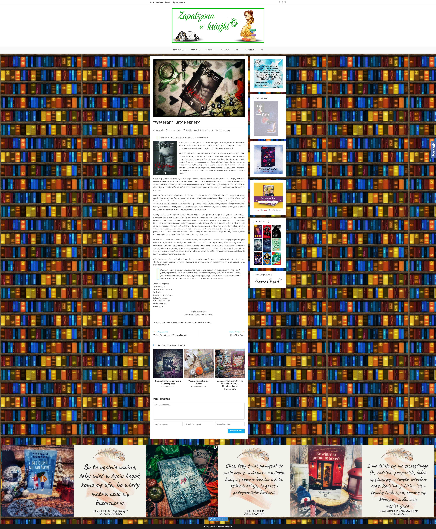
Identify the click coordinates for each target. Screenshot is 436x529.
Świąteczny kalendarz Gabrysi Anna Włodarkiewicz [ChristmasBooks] (230, 383)
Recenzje (210, 130)
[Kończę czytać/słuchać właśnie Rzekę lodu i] (254, 481)
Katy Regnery (165, 322)
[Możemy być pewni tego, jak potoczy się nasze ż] (326, 481)
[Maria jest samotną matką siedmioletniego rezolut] (38, 481)
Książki (189, 130)
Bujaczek (159, 130)
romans (190, 322)
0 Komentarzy (224, 130)
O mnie (152, 2)
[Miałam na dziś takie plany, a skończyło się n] (398, 481)
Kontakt (167, 2)
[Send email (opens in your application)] (285, 2)
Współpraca (160, 2)
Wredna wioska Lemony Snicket (198, 382)
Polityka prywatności (178, 2)
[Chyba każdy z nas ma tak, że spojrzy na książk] (182, 481)
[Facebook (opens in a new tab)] (279, 2)
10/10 (158, 322)
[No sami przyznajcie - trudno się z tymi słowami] (110, 481)
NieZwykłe (174, 322)
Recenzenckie (182, 322)
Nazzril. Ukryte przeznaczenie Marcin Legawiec (168, 382)
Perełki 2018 (199, 130)
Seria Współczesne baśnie (202, 322)
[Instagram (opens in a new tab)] (282, 2)
